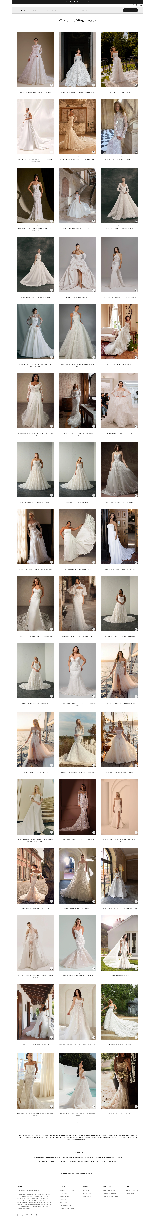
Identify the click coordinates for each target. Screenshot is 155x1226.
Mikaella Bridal (119, 837)
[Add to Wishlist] (51, 85)
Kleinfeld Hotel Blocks (88, 1193)
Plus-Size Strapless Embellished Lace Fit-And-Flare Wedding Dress (77, 704)
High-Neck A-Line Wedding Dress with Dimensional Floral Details (77, 365)
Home (18, 16)
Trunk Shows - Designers (109, 1193)
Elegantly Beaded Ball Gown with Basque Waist (119, 502)
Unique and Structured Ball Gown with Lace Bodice (35, 297)
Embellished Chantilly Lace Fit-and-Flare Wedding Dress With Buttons (35, 1114)
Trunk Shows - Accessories (110, 1196)
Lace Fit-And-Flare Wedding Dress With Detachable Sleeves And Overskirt (35, 976)
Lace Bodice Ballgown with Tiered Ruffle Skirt (120, 364)
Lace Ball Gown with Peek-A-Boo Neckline (77, 502)
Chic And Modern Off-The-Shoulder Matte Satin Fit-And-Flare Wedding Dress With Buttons (35, 840)
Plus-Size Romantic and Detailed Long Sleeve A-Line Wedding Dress (35, 434)
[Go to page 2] (83, 1122)
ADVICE (76, 10)
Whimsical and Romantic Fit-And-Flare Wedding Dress (77, 636)
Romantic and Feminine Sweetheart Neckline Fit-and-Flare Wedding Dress (35, 229)
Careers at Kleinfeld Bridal (67, 1190)
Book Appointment (130, 10)
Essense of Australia (35, 430)
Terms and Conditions (132, 1190)
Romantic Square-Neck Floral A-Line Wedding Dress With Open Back (77, 1045)
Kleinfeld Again (26, 5)
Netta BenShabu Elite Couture (119, 156)
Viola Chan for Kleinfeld (35, 89)
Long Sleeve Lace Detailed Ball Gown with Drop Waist (35, 92)
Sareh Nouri (77, 89)
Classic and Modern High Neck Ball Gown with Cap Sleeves (77, 228)
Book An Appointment (109, 1190)
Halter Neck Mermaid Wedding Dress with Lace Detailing (120, 297)
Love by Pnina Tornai (119, 430)
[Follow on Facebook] (18, 1215)
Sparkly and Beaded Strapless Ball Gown (119, 92)
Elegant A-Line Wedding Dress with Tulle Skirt (119, 772)
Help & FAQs (63, 1202)
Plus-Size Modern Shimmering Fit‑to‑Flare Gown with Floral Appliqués (77, 434)
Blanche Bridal (77, 430)
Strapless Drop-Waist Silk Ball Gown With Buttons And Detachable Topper (35, 365)
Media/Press (63, 1193)
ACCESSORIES (55, 10)
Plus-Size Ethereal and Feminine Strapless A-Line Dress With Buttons (77, 1114)
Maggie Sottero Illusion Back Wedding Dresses (52, 1161)
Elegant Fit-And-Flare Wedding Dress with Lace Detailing (35, 636)
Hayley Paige (77, 973)
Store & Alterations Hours (67, 1208)
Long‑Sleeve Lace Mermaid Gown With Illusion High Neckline (77, 772)
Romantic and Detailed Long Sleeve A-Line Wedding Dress (35, 569)
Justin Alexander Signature (35, 499)
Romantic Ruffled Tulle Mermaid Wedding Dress (35, 908)
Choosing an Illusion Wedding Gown (76, 1173)
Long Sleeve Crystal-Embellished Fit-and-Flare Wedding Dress (78, 839)
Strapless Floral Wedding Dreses (120, 975)
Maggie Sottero (120, 499)
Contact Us (63, 1199)
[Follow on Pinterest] (27, 1215)
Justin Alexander (119, 89)
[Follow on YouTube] (32, 1215)
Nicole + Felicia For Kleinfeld (77, 294)
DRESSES (34, 10)
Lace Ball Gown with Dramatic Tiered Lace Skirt (120, 433)
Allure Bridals (35, 225)
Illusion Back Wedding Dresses (107, 1161)
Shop (22, 16)
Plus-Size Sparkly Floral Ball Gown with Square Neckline (119, 636)
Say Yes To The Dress (65, 1196)
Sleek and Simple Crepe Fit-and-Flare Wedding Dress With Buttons (119, 840)
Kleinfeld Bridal (17, 5)
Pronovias (35, 156)
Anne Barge (35, 361)
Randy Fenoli (120, 701)
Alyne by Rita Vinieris (77, 770)
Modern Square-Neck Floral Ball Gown (120, 1044)
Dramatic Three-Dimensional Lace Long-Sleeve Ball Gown (77, 92)
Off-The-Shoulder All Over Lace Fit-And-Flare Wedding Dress (77, 159)
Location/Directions (65, 1205)
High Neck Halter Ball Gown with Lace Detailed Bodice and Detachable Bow (35, 160)
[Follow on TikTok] (36, 1215)
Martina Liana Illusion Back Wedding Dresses (82, 1161)
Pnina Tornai (77, 837)
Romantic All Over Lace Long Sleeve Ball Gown (119, 228)
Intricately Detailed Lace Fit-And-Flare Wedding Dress (119, 159)
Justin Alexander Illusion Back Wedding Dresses (109, 1157)
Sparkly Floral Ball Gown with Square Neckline (35, 703)
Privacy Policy (130, 1193)
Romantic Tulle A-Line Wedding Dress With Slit (35, 1044)
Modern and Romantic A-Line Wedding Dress (35, 772)
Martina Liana (77, 634)
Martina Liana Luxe (77, 361)
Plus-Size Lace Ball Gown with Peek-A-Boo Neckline (35, 502)
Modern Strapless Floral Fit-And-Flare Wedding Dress (77, 975)
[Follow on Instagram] (22, 1215)
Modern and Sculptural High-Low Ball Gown (77, 297)
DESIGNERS (44, 10)
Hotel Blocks (33, 5)
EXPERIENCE (67, 10)
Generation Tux (87, 1196)
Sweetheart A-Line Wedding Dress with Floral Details (119, 569)
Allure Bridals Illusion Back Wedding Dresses (45, 1157)
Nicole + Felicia (119, 225)
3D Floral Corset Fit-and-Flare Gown (119, 1113)
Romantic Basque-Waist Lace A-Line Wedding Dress (77, 908)
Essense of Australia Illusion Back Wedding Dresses (77, 1157)
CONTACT (85, 10)
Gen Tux (39, 5)
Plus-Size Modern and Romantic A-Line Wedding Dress (119, 703)
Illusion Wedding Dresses (32, 16)
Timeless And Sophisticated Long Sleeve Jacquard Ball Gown (120, 908)
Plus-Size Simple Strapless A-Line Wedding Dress (77, 569)
